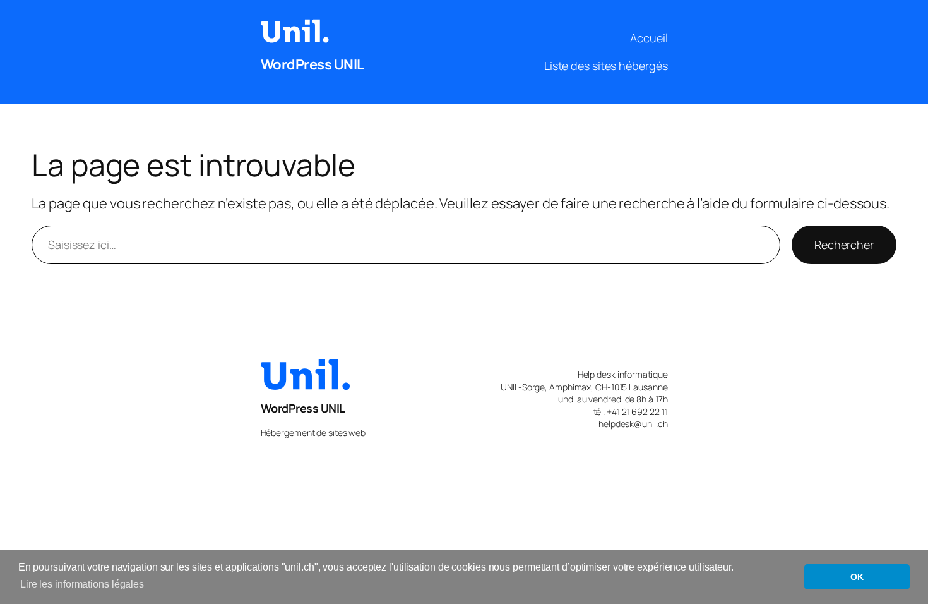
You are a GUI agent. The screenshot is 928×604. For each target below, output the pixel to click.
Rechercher (844, 244)
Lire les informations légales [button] (82, 584)
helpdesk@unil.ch (632, 424)
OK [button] (857, 577)
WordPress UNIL (312, 64)
